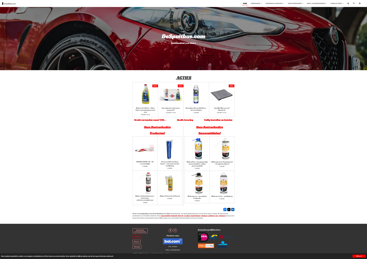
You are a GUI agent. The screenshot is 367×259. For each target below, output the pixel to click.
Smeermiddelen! (210, 133)
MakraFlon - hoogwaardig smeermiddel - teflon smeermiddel (197, 164)
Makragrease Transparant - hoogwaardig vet (222, 163)
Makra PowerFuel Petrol (170, 196)
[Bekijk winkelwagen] (359, 3)
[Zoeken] (354, 3)
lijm (179, 216)
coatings (187, 216)
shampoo (204, 216)
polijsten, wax (213, 216)
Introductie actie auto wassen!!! (171, 109)
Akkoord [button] (359, 256)
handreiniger (196, 216)
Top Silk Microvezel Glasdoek (221, 109)
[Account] (348, 3)
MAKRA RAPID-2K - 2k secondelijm (145, 163)
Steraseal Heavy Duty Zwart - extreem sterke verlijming (169, 164)
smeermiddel (165, 216)
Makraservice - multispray (222, 196)
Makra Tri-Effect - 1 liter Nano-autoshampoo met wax (145, 110)
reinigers (222, 216)
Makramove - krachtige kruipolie (197, 197)
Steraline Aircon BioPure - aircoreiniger (196, 109)
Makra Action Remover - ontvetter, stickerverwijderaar (145, 198)
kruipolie (174, 216)
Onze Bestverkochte (209, 127)
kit (182, 216)
